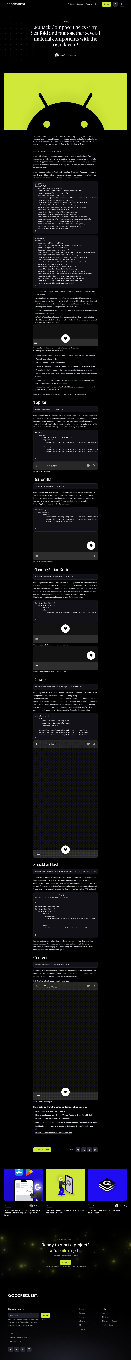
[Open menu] (115, 4)
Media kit (105, 1317)
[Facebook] (89, 1149)
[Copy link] (78, 1149)
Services (80, 4)
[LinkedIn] (95, 1149)
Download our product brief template (73, 1266)
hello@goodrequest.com (18, 1337)
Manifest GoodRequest (110, 1321)
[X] (83, 1149)
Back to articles (43, 1150)
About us (89, 4)
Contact (106, 4)
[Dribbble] (29, 1349)
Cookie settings (107, 1325)
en (122, 4)
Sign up (45, 1315)
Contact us (65, 1262)
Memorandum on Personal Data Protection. (22, 1322)
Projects (71, 4)
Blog (96, 4)
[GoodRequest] (16, 4)
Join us (104, 1313)
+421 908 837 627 (16, 1341)
